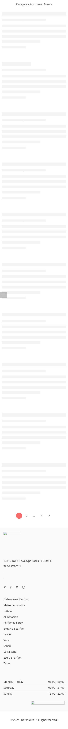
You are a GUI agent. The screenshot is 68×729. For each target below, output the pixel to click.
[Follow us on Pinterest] (17, 587)
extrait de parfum (13, 628)
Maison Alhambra (14, 605)
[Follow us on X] (4, 587)
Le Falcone (9, 651)
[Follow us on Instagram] (23, 587)
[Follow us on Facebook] (10, 587)
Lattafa (7, 611)
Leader (7, 634)
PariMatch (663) (16, 64)
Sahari (7, 646)
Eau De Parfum (12, 657)
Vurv (6, 640)
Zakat (6, 663)
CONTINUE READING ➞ (14, 47)
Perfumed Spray (13, 622)
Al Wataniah (10, 617)
